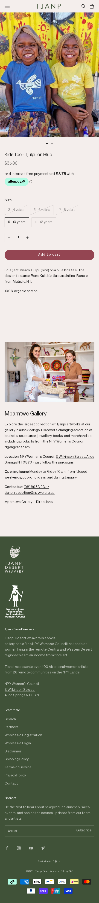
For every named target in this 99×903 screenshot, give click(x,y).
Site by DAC (67, 871)
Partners (11, 727)
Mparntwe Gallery (18, 502)
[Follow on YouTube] (31, 848)
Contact (11, 783)
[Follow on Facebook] (7, 848)
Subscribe (84, 830)
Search (10, 719)
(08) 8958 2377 (36, 487)
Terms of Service (18, 767)
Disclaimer (13, 751)
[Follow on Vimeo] (43, 848)
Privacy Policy (15, 775)
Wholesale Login (18, 743)
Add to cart (49, 254)
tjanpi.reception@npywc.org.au (30, 492)
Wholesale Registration (23, 735)
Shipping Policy (17, 759)
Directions (44, 502)
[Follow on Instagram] (19, 848)
